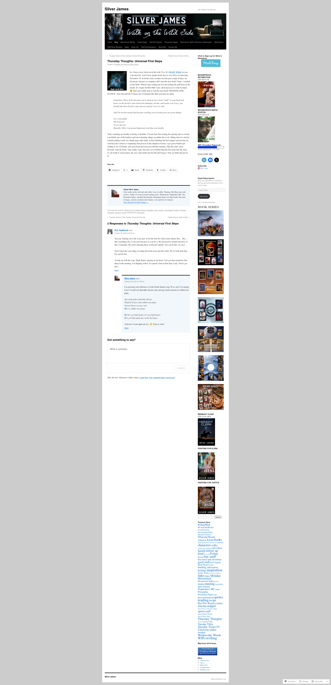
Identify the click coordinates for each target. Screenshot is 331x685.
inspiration (150, 210)
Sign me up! (204, 196)
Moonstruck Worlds (128, 42)
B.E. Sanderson (121, 229)
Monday (215, 575)
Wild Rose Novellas (115, 47)
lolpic (207, 575)
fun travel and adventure (209, 559)
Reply (117, 270)
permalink (140, 212)
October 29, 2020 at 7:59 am (134, 281)
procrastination (206, 597)
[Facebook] (210, 160)
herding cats (204, 567)
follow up (212, 551)
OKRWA (217, 589)
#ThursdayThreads (206, 536)
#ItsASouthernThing (205, 532)
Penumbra (203, 591)
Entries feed (203, 665)
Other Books (219, 42)
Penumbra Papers (171, 42)
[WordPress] (204, 160)
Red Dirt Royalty (156, 42)
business (220, 542)
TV (218, 627)
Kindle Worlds (203, 573)
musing (161, 210)
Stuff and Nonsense (148, 47)
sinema (202, 606)
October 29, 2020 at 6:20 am (124, 233)
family (202, 550)
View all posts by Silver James (135, 202)
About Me (162, 47)
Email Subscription (206, 178)
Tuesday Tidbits (208, 622)
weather (201, 632)
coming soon (202, 548)
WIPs (201, 638)
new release (168, 210)
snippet (211, 606)
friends (200, 557)
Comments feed (204, 667)
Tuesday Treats (207, 627)
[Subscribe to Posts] (199, 168)
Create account (204, 660)
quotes (176, 210)
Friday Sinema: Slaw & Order (179, 56)
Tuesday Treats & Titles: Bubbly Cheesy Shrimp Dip (126, 56)
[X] (216, 160)
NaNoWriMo (219, 584)
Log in (202, 663)
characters (204, 545)
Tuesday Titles (205, 624)
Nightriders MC (206, 589)
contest (208, 548)
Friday (214, 553)
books (143, 210)
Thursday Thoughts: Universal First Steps (134, 61)
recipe (212, 600)
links (156, 210)
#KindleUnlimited (204, 534)
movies (216, 581)
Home (110, 42)
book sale (201, 542)
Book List (135, 47)
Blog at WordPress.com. (218, 679)
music (201, 584)
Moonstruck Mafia (205, 581)
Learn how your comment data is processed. (157, 377)
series (219, 603)
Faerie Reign (142, 42)
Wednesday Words (209, 635)
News (127, 47)
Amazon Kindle (206, 539)
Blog (116, 42)
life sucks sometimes (215, 573)
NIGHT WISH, (175, 72)
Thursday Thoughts (210, 619)
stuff (207, 611)
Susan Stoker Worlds (205, 614)
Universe (118, 212)
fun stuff (210, 556)
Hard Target (203, 564)
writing (124, 212)
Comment (181, 368)
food (200, 553)
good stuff (203, 562)
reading (203, 600)
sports (201, 611)
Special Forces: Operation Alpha (207, 609)
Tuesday (200, 622)
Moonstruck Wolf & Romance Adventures (196, 42)
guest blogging (215, 562)
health (211, 565)
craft (213, 547)
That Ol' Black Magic (204, 616)
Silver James (117, 9)
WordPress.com (205, 670)
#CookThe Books (203, 530)
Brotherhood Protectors (210, 543)
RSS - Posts (204, 168)
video (212, 629)
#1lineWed (204, 524)
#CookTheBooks (206, 527)
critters (219, 547)
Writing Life (129, 210)
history (215, 567)
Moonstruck (204, 578)
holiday (202, 570)
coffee (214, 545)
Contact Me (172, 47)
